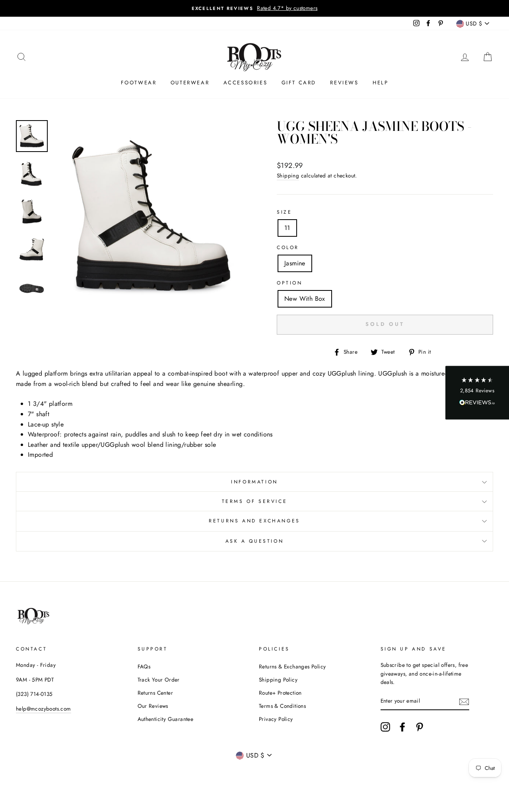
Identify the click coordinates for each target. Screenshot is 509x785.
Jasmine (294, 263)
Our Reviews (153, 706)
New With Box (304, 298)
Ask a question (254, 541)
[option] (254, 8)
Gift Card (299, 82)
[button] (477, 392)
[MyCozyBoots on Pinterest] (419, 727)
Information (254, 481)
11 (287, 227)
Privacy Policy (276, 719)
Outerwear (190, 82)
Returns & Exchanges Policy (292, 666)
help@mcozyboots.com (43, 709)
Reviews (344, 82)
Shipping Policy (278, 680)
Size (284, 212)
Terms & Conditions (282, 706)
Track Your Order (159, 680)
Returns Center (155, 693)
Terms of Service (255, 501)
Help (380, 82)
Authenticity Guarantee (166, 719)
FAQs (144, 666)
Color (288, 247)
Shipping (288, 175)
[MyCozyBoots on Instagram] (385, 727)
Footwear (139, 82)
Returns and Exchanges (254, 520)
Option (290, 282)
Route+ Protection (280, 693)
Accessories (245, 82)
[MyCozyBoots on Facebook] (402, 727)
